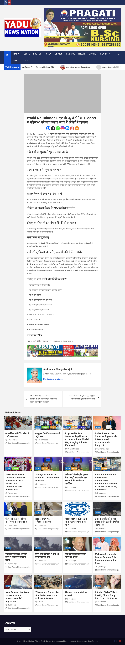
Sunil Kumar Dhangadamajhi (57, 369)
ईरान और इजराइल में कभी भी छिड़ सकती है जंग (47, 556)
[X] (53, 128)
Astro (26, 61)
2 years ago (12, 493)
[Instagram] (62, 128)
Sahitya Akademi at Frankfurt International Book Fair (47, 477)
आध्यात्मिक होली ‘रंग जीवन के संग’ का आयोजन (17, 435)
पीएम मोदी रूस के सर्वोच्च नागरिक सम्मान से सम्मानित (16, 520)
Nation (16, 54)
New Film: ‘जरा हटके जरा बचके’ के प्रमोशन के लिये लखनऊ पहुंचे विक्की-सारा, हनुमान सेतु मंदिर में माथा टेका (43, 399)
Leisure (81, 54)
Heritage (70, 54)
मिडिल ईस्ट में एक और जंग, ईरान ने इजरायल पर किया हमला (16, 557)
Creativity (105, 54)
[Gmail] (72, 128)
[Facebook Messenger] (67, 128)
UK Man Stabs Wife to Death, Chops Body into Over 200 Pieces (106, 595)
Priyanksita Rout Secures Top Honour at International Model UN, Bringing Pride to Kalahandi (77, 439)
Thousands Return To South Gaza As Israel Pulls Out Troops (46, 595)
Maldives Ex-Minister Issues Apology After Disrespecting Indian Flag (106, 558)
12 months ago (103, 449)
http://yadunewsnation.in (53, 379)
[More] (77, 128)
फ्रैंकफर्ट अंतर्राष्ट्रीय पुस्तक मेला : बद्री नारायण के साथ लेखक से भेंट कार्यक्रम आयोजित (76, 479)
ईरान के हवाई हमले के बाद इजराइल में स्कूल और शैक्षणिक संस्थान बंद (107, 521)
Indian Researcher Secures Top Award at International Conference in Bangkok (106, 439)
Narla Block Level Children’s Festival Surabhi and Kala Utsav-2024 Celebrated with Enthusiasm (15, 482)
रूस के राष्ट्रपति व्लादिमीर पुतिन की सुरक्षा (75, 556)
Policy (48, 54)
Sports (92, 54)
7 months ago (42, 440)
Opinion (58, 54)
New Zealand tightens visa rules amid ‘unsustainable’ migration (17, 597)
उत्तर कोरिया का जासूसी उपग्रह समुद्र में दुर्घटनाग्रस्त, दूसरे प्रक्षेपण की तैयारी (82, 397)
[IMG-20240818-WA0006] (62, 346)
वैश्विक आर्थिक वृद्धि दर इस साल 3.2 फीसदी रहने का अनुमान (76, 521)
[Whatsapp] (58, 128)
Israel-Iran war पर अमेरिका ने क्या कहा (44, 520)
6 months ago (13, 440)
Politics (37, 54)
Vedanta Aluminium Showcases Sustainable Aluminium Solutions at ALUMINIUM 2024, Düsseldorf (106, 482)
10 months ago (73, 449)
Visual (16, 61)
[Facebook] (48, 128)
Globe (27, 54)
